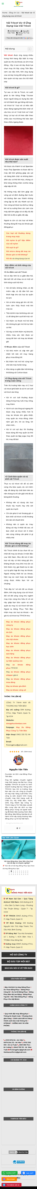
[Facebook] (19, 828)
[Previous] (2, 855)
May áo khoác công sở (16, 690)
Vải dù (9, 259)
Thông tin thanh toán (12, 1016)
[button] (3, 3)
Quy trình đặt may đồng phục (16, 1014)
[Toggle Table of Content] (28, 49)
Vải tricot (8, 55)
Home (4, 13)
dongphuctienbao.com (16, 724)
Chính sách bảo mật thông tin (15, 1021)
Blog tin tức (14, 13)
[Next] (35, 855)
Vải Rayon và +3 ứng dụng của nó (18, 861)
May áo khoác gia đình (16, 686)
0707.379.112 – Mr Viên (14, 1040)
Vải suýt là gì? (12, 248)
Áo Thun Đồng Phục (12, 990)
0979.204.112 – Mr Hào (12, 1042)
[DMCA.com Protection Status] (18, 1152)
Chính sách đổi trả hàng (22, 1018)
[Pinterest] (17, 828)
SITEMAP (7, 1023)
